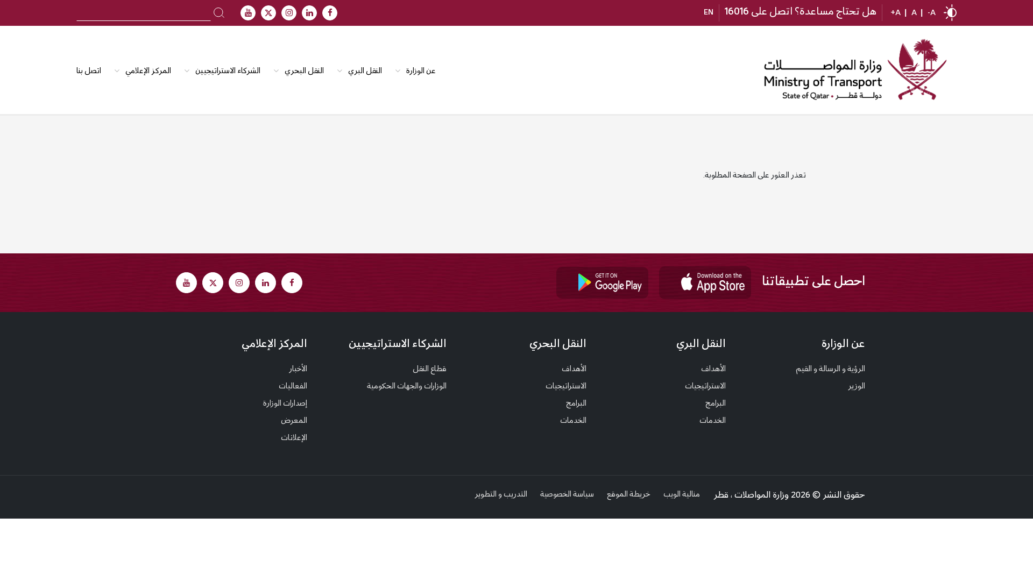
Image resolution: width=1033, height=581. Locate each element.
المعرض (294, 421)
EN (708, 13)
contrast (950, 12)
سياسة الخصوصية (567, 495)
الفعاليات (293, 386)
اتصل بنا (88, 71)
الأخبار (298, 369)
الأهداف (713, 369)
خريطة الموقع (628, 495)
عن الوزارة (421, 71)
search (219, 12)
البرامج (715, 404)
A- (932, 13)
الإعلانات (294, 438)
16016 (737, 12)
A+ (895, 13)
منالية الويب (681, 495)
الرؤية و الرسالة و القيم (830, 369)
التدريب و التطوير (501, 495)
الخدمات (712, 421)
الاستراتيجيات (705, 386)
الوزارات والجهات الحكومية (407, 386)
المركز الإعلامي (274, 344)
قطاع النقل (430, 369)
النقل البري (365, 71)
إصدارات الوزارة (285, 404)
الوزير (856, 386)
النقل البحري (304, 71)
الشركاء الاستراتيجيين (227, 71)
